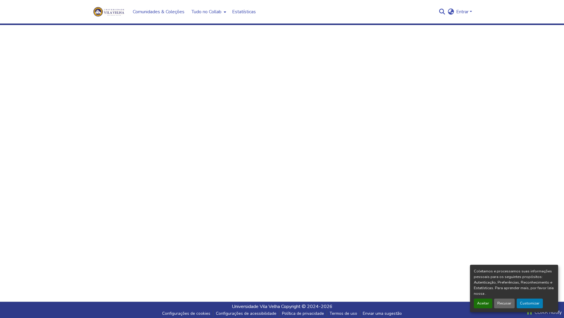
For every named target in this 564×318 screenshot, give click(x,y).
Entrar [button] (463, 12)
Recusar (504, 303)
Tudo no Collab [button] (206, 12)
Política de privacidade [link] (303, 313)
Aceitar (483, 303)
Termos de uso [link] (343, 313)
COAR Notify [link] (547, 312)
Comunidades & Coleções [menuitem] (158, 12)
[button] (442, 11)
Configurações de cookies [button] (186, 313)
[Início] (109, 12)
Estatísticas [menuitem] (244, 12)
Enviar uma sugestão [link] (382, 313)
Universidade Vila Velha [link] (256, 306)
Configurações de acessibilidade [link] (246, 313)
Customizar (530, 303)
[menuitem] (208, 12)
